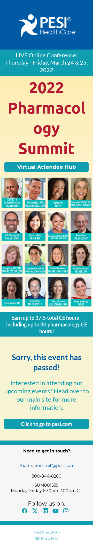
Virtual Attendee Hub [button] (46, 167)
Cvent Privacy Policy (47, 532)
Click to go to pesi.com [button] (46, 424)
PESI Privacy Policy (46, 538)
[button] (26, 512)
